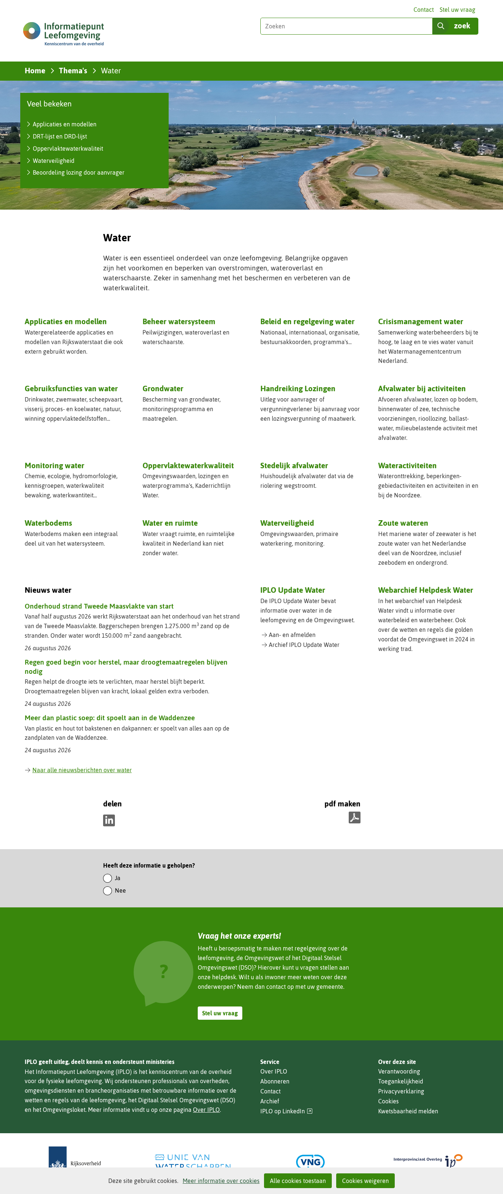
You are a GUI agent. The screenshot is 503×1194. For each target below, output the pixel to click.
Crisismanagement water (420, 321)
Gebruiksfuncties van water (71, 388)
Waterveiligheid (53, 160)
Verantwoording (399, 1071)
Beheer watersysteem (179, 321)
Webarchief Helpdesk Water (425, 589)
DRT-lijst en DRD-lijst (60, 136)
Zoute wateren (403, 522)
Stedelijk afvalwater (294, 465)
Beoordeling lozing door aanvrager (78, 172)
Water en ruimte (170, 522)
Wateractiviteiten (407, 465)
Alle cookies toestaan (298, 1180)
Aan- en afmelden (292, 634)
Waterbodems (48, 522)
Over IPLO (206, 1109)
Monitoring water (54, 465)
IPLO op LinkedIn (286, 1111)
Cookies (388, 1101)
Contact (424, 9)
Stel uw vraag (457, 9)
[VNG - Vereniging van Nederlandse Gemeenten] (310, 1162)
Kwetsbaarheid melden (408, 1111)
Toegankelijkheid (400, 1081)
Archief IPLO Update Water (304, 644)
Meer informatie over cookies (221, 1180)
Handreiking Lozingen (297, 388)
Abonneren (274, 1081)
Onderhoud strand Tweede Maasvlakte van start (99, 606)
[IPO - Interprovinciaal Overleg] (428, 1162)
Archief (269, 1101)
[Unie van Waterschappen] (192, 1162)
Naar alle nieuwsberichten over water (82, 770)
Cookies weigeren (365, 1180)
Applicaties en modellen (64, 124)
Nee (120, 890)
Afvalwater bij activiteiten (422, 388)
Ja (117, 878)
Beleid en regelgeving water (307, 321)
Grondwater (163, 388)
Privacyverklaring (401, 1091)
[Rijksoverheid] (74, 1162)
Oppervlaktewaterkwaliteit (68, 148)
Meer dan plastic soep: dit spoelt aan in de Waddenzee (110, 718)
